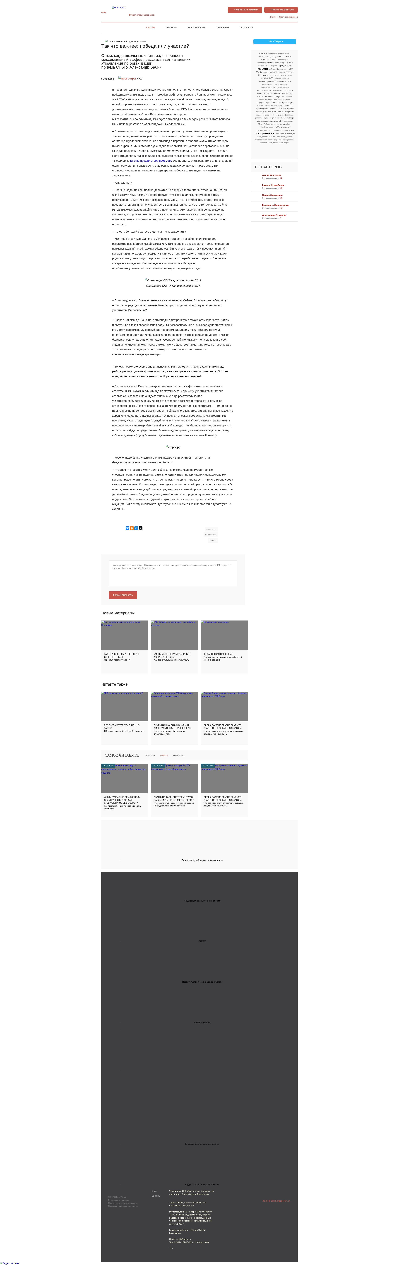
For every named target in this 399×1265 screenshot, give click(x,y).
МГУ (289, 81)
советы (273, 108)
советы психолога (276, 130)
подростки (278, 140)
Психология (263, 75)
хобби (277, 127)
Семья (281, 75)
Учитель (260, 105)
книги (259, 93)
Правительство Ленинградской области (202, 982)
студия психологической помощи (202, 1184)
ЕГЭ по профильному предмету (150, 160)
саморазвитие (288, 140)
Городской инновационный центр (202, 1144)
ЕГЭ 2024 (289, 72)
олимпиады (288, 121)
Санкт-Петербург (280, 84)
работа (277, 93)
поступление (264, 133)
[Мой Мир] (136, 528)
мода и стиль (283, 87)
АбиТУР (150, 27)
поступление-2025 (264, 137)
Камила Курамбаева (273, 185)
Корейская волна (266, 127)
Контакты (155, 1196)
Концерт (276, 137)
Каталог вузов (283, 53)
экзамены (287, 56)
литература (290, 133)
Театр (270, 140)
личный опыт (261, 140)
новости (262, 68)
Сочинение (276, 102)
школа (258, 115)
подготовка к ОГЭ (270, 72)
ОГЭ (271, 78)
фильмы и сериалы (285, 112)
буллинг (289, 96)
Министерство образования (270, 99)
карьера (288, 75)
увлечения (289, 130)
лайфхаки (288, 105)
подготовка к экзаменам (267, 121)
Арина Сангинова (271, 175)
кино (289, 65)
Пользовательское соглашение (123, 1203)
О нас (154, 1191)
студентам (288, 90)
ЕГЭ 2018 (282, 109)
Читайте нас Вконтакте (282, 9)
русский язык (261, 112)
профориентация (262, 102)
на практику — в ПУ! (269, 87)
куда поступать (262, 130)
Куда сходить (288, 102)
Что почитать (277, 90)
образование (263, 65)
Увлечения (222, 27)
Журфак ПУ (246, 27)
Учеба (259, 72)
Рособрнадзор (265, 56)
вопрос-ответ (268, 115)
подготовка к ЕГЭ (277, 118)
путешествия (286, 93)
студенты (285, 127)
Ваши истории (196, 27)
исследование (286, 137)
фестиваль (289, 115)
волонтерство (276, 124)
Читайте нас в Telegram (246, 9)
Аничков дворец (202, 1022)
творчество (267, 93)
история (264, 78)
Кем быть (171, 27)
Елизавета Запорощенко (275, 205)
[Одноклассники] (132, 528)
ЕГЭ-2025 (273, 75)
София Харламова (272, 195)
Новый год (280, 134)
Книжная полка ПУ (281, 78)
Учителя (263, 143)
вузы (266, 118)
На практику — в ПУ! (284, 69)
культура (290, 118)
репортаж (259, 118)
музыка (290, 108)
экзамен (281, 72)
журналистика (262, 108)
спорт (281, 105)
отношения (266, 59)
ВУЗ (281, 121)
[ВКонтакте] (127, 528)
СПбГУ (290, 63)
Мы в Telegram (276, 41)
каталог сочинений (265, 62)
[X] (140, 528)
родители (274, 66)
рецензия (280, 115)
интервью (269, 96)
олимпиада (281, 81)
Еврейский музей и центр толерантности (202, 860)
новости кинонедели (280, 59)
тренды (282, 65)
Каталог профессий (267, 81)
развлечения (267, 84)
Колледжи (286, 99)
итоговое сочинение (268, 53)
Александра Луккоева (274, 215)
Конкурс (260, 96)
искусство (276, 56)
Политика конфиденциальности (123, 1206)
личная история (271, 105)
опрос (286, 143)
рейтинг (272, 69)
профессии (279, 96)
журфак (286, 124)
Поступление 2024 (275, 143)
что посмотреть (264, 90)
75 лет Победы (264, 124)
